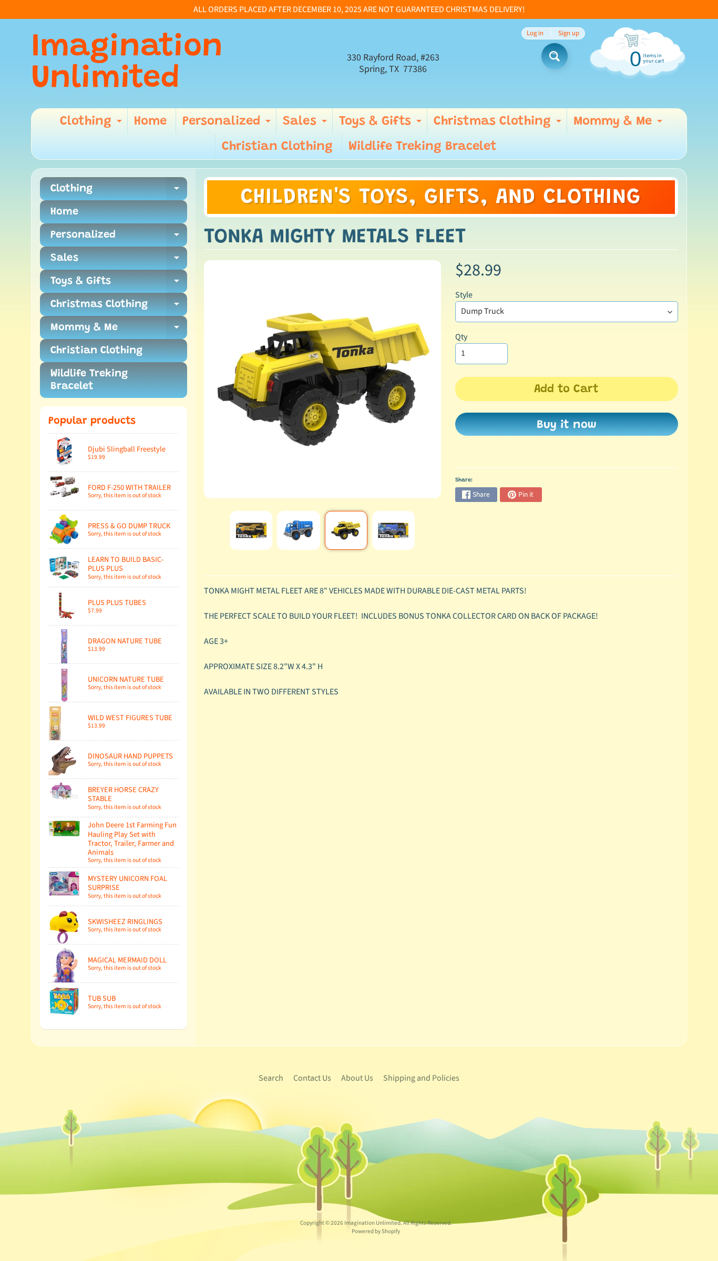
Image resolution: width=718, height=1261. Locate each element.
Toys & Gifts (381, 124)
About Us (357, 1078)
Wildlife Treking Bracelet (422, 146)
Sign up (568, 33)
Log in (535, 33)
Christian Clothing (277, 146)
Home (150, 121)
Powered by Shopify (376, 1231)
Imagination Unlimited (127, 63)
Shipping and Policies (421, 1078)
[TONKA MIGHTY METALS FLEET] (251, 530)
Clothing (92, 124)
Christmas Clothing (499, 124)
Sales (306, 124)
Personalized (227, 124)
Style (464, 295)
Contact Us (312, 1078)
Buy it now (567, 425)
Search (271, 1078)
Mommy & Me (619, 124)
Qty (461, 337)
